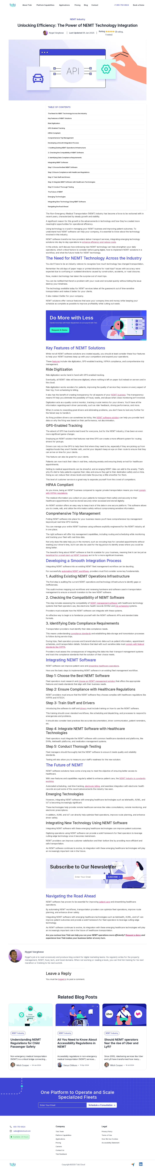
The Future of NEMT (56, 192)
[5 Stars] (114, 31)
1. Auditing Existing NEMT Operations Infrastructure (67, 148)
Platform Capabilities (45, 5)
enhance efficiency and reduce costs (99, 242)
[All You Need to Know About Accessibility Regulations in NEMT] (78, 1028)
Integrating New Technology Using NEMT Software (67, 202)
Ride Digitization (54, 123)
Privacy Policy (107, 1131)
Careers (59, 1146)
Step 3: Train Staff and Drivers (59, 177)
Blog (86, 5)
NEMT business (118, 395)
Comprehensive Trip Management (61, 138)
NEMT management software (103, 603)
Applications (64, 5)
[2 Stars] (108, 31)
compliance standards (81, 633)
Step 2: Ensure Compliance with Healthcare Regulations (69, 172)
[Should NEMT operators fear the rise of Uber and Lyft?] (124, 1028)
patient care (104, 902)
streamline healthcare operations (104, 666)
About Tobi (27, 5)
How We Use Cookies (110, 1139)
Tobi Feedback (61, 1154)
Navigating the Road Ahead (58, 207)
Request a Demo (59, 330)
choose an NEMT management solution (97, 681)
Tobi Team (60, 1131)
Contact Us (60, 1150)
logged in (62, 979)
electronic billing (92, 786)
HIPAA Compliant (54, 133)
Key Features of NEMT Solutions (60, 118)
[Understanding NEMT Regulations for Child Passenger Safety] (31, 1028)
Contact (94, 5)
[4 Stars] (112, 31)
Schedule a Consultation (100, 1105)
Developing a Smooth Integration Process (64, 143)
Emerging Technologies (57, 197)
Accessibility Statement (110, 1143)
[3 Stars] (110, 31)
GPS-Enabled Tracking (56, 128)
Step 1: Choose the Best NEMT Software (63, 167)
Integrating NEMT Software (58, 162)
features (56, 361)
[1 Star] (106, 31)
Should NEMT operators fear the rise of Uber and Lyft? (121, 1043)
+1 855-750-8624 (121, 5)
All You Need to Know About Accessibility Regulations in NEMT (77, 1043)
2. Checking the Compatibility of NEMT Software (66, 153)
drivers (83, 708)
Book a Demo (138, 5)
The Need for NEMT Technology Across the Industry (67, 114)
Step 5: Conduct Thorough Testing (61, 187)
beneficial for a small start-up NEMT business (67, 555)
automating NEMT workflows (75, 571)
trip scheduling (122, 606)
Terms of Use (107, 1135)
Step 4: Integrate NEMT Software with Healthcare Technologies (72, 182)
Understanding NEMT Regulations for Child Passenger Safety (25, 1043)
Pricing (77, 5)
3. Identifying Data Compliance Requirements (65, 158)
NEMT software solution (108, 417)
